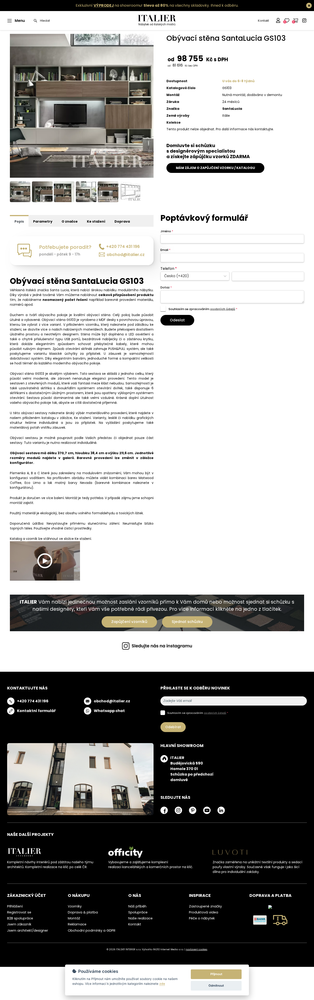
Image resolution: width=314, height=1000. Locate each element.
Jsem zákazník (19, 924)
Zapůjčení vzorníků (129, 621)
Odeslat (177, 320)
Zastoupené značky (205, 906)
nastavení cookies (196, 949)
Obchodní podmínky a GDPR (91, 930)
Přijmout (216, 974)
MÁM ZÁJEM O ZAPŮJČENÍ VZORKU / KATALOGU (215, 168)
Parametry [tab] (42, 221)
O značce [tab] (70, 221)
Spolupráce (138, 912)
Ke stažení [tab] (96, 221)
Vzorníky (75, 906)
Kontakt (263, 21)
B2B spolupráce (20, 918)
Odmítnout (216, 985)
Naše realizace (140, 918)
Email (165, 250)
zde (162, 983)
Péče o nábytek (202, 918)
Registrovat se (19, 912)
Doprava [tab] (122, 221)
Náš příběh (137, 906)
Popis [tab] (19, 221)
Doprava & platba (83, 912)
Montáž (74, 918)
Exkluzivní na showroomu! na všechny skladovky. (143, 5)
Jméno (166, 231)
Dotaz (166, 287)
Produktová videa (203, 912)
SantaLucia (232, 108)
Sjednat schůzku (187, 621)
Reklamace (77, 924)
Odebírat (173, 727)
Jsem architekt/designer (27, 930)
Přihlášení (15, 906)
